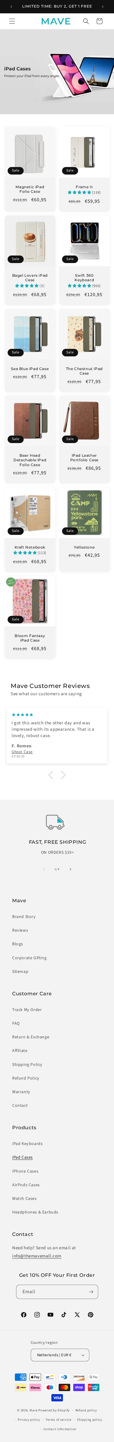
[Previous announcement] (11, 6)
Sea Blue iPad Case (30, 368)
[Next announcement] (102, 6)
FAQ (16, 1023)
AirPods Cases (26, 1185)
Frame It (84, 187)
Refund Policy (26, 1078)
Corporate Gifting (29, 958)
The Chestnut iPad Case (84, 371)
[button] (12, 21)
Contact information (59, 1429)
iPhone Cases (25, 1171)
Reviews (20, 930)
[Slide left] (43, 869)
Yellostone (84, 547)
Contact (20, 1106)
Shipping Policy (27, 1065)
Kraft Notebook (30, 547)
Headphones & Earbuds (35, 1212)
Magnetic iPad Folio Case (30, 189)
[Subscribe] (91, 1292)
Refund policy (86, 1410)
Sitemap (20, 972)
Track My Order (27, 1010)
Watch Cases (24, 1199)
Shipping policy (89, 1419)
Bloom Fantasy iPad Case (30, 638)
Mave (33, 1410)
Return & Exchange (30, 1037)
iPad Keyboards (27, 1144)
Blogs (17, 944)
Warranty (21, 1092)
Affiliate (19, 1051)
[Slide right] (70, 869)
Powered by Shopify (54, 1410)
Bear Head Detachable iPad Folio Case (29, 460)
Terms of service (58, 1419)
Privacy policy (29, 1419)
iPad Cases (22, 1157)
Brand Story (24, 917)
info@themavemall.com (36, 1256)
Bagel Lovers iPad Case (30, 277)
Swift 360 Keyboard (84, 277)
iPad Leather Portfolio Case (84, 457)
